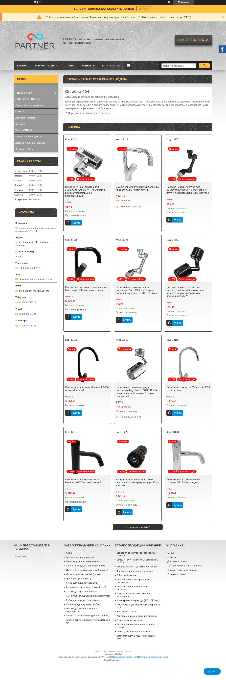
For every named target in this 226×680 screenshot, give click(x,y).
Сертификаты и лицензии (29, 105)
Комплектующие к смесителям (82, 561)
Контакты (88, 65)
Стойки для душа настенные (81, 591)
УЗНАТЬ (144, 8)
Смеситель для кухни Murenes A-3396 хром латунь (188, 389)
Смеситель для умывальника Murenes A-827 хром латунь (183, 481)
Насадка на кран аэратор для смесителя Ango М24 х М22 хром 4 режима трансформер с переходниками (85, 191)
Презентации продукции (28, 136)
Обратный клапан (126, 575)
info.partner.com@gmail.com (34, 290)
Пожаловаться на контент (124, 657)
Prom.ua (127, 651)
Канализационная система (80, 557)
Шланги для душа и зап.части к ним (85, 565)
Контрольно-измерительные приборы (137, 616)
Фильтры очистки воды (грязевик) (135, 571)
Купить (76, 222)
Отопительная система (129, 620)
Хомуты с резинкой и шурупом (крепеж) (87, 615)
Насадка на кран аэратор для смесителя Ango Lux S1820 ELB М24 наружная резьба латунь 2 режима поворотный (136, 392)
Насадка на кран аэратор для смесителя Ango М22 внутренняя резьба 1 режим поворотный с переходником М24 (185, 291)
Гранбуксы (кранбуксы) (78, 578)
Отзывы (19, 111)
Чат (215, 671)
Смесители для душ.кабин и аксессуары (88, 595)
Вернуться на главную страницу (89, 113)
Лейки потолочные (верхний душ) (84, 600)
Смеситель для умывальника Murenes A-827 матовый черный (83, 481)
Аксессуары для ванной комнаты (134, 631)
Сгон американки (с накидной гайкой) (137, 566)
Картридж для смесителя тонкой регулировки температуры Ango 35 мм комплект (137, 482)
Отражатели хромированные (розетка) (87, 570)
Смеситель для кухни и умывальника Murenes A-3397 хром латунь (137, 188)
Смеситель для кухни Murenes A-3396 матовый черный (87, 389)
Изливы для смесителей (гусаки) (83, 574)
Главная (22, 65)
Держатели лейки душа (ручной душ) (86, 587)
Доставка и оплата (25, 117)
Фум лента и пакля (127, 611)
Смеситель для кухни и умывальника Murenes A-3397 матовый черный (86, 288)
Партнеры (20, 556)
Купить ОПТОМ (111, 65)
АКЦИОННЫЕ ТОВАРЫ (27, 99)
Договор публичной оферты (30, 142)
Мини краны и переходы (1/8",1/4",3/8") (138, 600)
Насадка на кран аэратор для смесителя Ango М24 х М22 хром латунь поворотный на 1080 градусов (137, 290)
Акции (69, 552)
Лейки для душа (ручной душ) (82, 582)
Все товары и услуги (136, 527)
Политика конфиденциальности (153, 657)
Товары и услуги (46, 65)
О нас (71, 65)
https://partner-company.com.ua (35, 279)
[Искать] (204, 65)
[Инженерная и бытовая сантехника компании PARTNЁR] (35, 41)
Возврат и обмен (24, 149)
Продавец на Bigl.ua (113, 654)
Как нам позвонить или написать (185, 565)
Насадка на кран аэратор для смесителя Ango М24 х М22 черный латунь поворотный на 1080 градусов (187, 189)
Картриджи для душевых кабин (83, 604)
